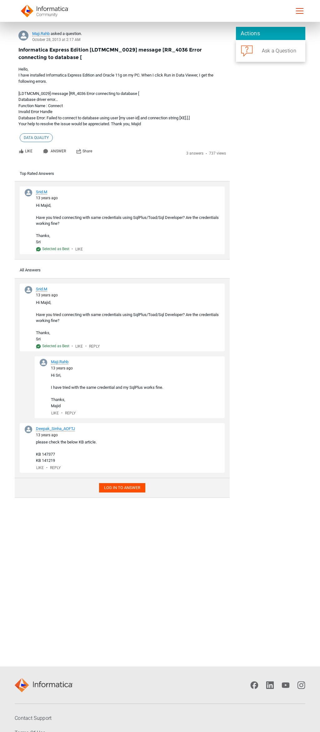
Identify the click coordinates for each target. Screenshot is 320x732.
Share (87, 151)
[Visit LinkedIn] (270, 685)
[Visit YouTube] (286, 685)
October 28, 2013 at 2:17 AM (56, 39)
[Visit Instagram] (301, 685)
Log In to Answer (122, 487)
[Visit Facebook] (254, 685)
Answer (58, 151)
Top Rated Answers (37, 173)
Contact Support (33, 718)
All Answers (30, 270)
